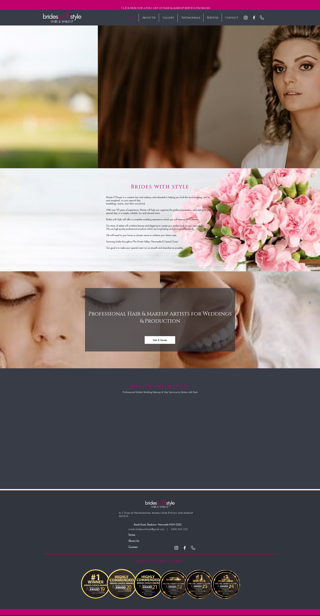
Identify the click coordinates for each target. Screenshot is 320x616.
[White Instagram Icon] (245, 17)
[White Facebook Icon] (254, 17)
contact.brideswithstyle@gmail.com (146, 529)
